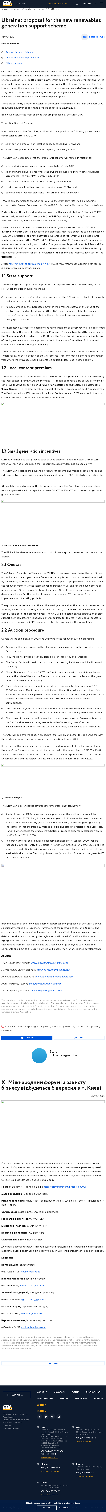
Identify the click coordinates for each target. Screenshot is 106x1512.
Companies (17, 1395)
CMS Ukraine (53, 9)
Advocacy (59, 1392)
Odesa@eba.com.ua (49, 1495)
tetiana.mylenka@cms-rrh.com (47, 991)
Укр (94, 4)
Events (75, 1392)
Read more (64, 1508)
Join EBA (41, 1405)
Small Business (45, 1399)
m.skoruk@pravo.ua (31, 1314)
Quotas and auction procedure (22, 58)
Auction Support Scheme (20, 52)
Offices (64, 1399)
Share (81, 1038)
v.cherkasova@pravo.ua (32, 1286)
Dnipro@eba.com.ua (84, 1476)
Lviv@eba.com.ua (83, 1441)
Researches (81, 1399)
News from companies (12, 9)
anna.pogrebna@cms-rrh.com (45, 984)
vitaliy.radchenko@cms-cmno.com (49, 963)
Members (98, 1399)
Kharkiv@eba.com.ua (50, 1471)
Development (93, 1392)
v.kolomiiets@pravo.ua (33, 1327)
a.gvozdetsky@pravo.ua (34, 1300)
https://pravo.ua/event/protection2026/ (65, 1187)
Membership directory (35, 9)
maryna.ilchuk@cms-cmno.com (53, 970)
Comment (29, 1038)
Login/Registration (58, 4)
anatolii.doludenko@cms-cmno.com (54, 977)
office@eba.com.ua (49, 1457)
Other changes (14, 63)
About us (42, 1392)
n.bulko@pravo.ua (30, 1272)
